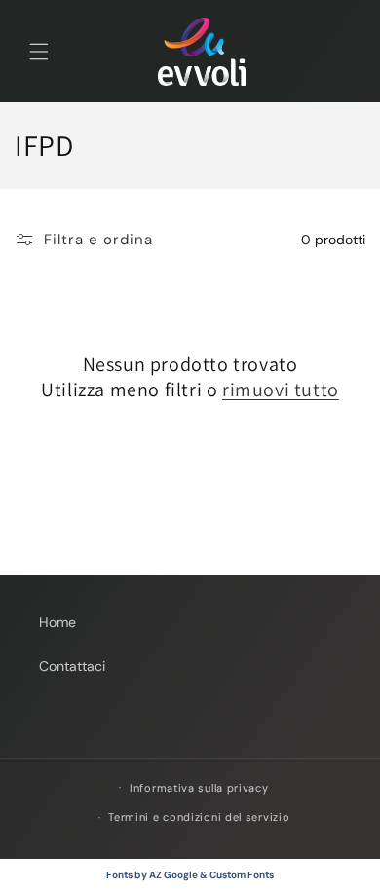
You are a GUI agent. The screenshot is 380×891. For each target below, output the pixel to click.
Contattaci (72, 666)
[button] (39, 51)
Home (57, 622)
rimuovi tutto (280, 389)
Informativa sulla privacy (199, 788)
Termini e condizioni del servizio (198, 817)
